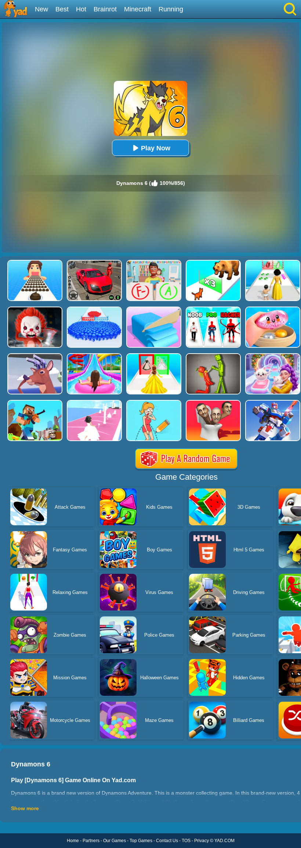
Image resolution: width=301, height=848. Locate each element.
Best (62, 9)
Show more (25, 808)
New (41, 9)
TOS (186, 840)
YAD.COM (224, 840)
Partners (91, 840)
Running (171, 9)
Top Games (141, 840)
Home (73, 840)
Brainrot (105, 9)
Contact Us (167, 840)
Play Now (155, 148)
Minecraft (137, 9)
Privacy (201, 840)
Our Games (114, 840)
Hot (81, 9)
